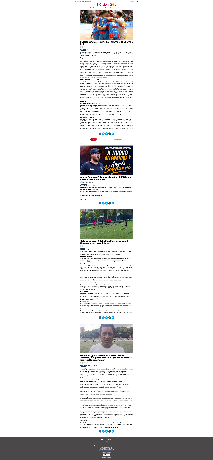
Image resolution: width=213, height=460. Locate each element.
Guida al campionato (113, 7)
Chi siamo (95, 7)
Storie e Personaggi (106, 7)
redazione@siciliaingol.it (110, 449)
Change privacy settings (106, 457)
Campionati (100, 7)
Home (91, 7)
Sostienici (120, 7)
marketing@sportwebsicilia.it (110, 450)
